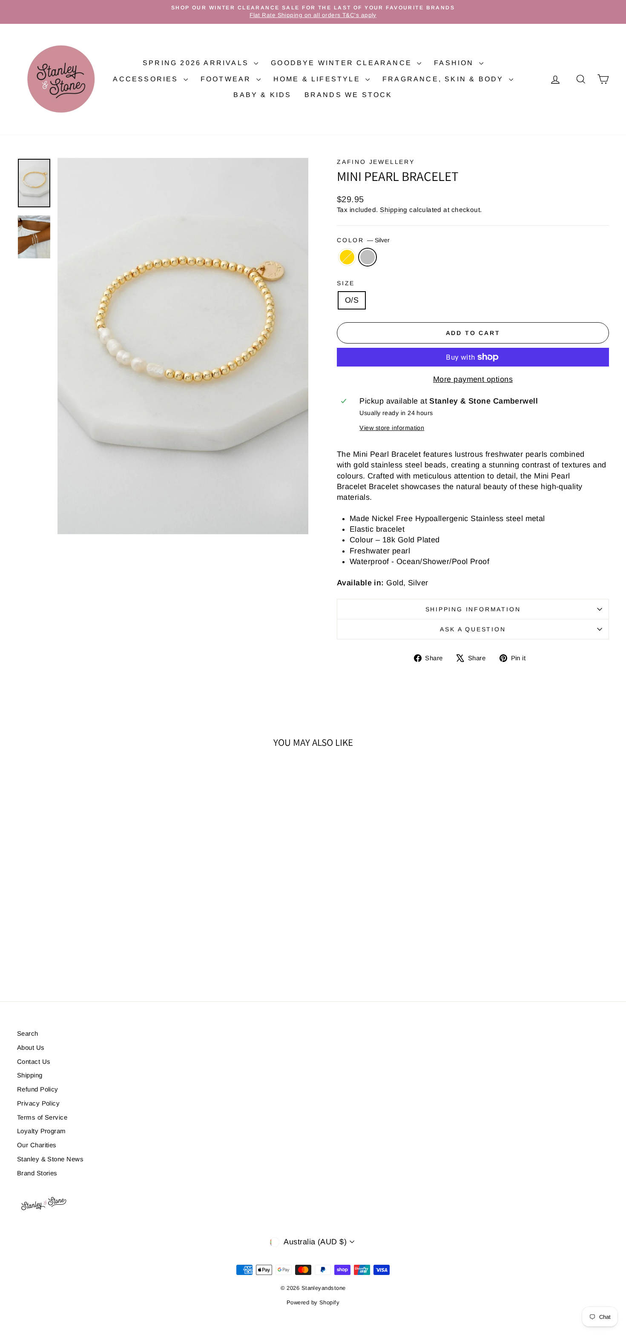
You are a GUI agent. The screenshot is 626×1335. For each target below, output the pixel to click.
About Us (31, 1047)
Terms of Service (42, 1117)
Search (27, 1033)
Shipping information (473, 609)
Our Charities (37, 1145)
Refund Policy (37, 1089)
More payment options (473, 379)
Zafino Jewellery (376, 161)
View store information (391, 427)
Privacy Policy (38, 1103)
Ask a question (472, 629)
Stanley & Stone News (50, 1159)
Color (363, 240)
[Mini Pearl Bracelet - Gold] (82, 951)
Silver (367, 257)
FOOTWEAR (227, 79)
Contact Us (34, 1061)
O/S (352, 300)
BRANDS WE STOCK (348, 94)
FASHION (455, 62)
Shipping (394, 209)
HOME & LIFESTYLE (318, 79)
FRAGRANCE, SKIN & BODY (444, 79)
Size (346, 283)
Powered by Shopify (313, 1302)
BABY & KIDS (262, 94)
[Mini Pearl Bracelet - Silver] (93, 951)
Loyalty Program (41, 1130)
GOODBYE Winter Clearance (343, 62)
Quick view (87, 900)
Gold (347, 257)
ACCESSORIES (147, 79)
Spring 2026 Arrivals (197, 62)
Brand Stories (37, 1173)
